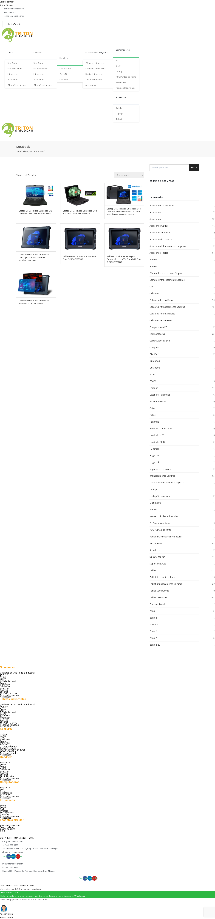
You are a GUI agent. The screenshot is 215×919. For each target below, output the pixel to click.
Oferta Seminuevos (43, 85)
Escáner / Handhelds (160, 394)
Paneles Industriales (126, 87)
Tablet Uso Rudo (158, 597)
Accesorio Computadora (162, 205)
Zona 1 (153, 610)
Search (193, 167)
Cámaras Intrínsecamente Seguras (167, 279)
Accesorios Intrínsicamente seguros (168, 246)
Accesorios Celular (159, 225)
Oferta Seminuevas (17, 85)
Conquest (154, 347)
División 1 (154, 354)
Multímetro (155, 502)
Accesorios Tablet (159, 252)
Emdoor (154, 387)
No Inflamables (41, 68)
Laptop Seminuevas (160, 496)
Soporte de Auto (158, 563)
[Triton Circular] (20, 35)
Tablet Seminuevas (159, 590)
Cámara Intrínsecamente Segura (166, 273)
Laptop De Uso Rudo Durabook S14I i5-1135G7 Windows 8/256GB (80, 212)
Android (153, 259)
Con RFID (63, 79)
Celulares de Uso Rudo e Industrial (17, 672)
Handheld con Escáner (161, 428)
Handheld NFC (157, 435)
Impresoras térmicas (160, 469)
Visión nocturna (8, 751)
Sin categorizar (157, 556)
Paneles (154, 509)
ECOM (153, 381)
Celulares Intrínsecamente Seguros (167, 306)
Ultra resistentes (8, 746)
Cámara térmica (8, 747)
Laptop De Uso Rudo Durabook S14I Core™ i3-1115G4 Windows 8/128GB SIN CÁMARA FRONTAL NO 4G (124, 211)
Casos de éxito (7, 828)
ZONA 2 (154, 624)
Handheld (63, 58)
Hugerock (154, 448)
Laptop (119, 71)
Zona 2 (153, 617)
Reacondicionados (9, 695)
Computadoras (123, 50)
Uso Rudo (12, 63)
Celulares (38, 52)
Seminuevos (121, 97)
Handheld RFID (157, 441)
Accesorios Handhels (160, 232)
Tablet (10, 52)
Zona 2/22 (155, 644)
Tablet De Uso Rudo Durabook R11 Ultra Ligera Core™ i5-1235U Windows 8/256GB (35, 257)
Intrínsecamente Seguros (96, 52)
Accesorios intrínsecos (161, 239)
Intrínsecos (39, 74)
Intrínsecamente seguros (12, 749)
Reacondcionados (9, 753)
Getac (153, 408)
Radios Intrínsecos (94, 74)
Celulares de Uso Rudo (161, 300)
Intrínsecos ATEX (8, 693)
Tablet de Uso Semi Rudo (162, 577)
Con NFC (63, 74)
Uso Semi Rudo (15, 68)
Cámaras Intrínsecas (95, 63)
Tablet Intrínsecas (93, 79)
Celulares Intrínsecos (95, 68)
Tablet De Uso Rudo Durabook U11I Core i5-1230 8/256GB (79, 258)
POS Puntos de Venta (126, 76)
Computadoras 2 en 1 (161, 340)
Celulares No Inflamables (162, 313)
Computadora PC (158, 327)
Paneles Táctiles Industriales (164, 516)
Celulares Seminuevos (161, 320)
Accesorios (13, 79)
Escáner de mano (158, 401)
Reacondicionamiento (11, 825)
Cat (151, 286)
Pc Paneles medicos (160, 523)
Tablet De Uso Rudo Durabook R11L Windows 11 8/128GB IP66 (36, 302)
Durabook (155, 360)
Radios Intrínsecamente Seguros (166, 536)
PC (117, 60)
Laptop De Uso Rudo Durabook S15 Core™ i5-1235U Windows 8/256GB (35, 212)
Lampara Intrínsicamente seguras (167, 482)
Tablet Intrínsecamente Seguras (166, 583)
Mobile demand (8, 681)
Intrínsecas (13, 74)
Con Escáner (65, 68)
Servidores (121, 82)
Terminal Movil (157, 604)
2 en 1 (119, 65)
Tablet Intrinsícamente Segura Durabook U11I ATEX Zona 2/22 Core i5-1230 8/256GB (124, 259)
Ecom (152, 374)
